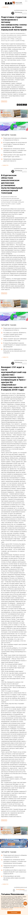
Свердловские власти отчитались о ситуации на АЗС (14, 866)
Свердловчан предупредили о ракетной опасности (12, 160)
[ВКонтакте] (18, 105)
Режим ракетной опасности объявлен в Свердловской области (15, 139)
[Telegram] (22, 105)
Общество (4, 101)
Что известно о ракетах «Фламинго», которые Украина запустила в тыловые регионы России (14, 334)
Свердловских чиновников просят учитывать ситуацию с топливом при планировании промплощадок (14, 150)
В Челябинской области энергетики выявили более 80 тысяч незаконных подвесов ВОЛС (14, 872)
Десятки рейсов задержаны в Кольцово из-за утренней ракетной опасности (14, 351)
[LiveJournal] (26, 105)
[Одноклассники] (20, 105)
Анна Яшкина (20, 889)
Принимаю (14, 912)
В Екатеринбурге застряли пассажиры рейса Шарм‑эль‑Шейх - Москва (14, 878)
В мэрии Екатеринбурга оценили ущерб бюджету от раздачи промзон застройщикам (14, 345)
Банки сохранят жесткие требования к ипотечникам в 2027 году (15, 339)
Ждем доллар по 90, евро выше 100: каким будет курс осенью (14, 155)
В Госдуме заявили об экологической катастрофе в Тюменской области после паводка (15, 144)
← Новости (4, 7)
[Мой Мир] (24, 105)
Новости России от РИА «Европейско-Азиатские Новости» (10, 3)
